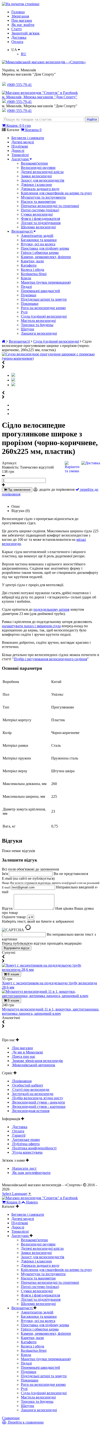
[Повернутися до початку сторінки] (20, 4)
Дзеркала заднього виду (40, 189)
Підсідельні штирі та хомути (44, 299)
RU (23, 54)
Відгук (8, 908)
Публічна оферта (25, 1144)
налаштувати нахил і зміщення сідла (31, 626)
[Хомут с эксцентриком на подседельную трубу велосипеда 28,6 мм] (51, 970)
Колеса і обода (32, 270)
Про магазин (21, 20)
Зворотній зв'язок (25, 33)
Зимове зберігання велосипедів (37, 1061)
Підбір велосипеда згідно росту (37, 1098)
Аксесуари (20, 159)
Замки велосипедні (36, 176)
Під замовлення (18, 489)
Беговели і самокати (27, 138)
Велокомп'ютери (34, 163)
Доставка (18, 37)
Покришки (29, 304)
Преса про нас (23, 1056)
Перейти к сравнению (25, 1422)
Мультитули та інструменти (43, 197)
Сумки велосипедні (37, 214)
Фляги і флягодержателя (40, 219)
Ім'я (5, 874)
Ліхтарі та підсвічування (40, 223)
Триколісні (20, 155)
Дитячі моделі (22, 142)
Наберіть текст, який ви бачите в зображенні (38, 921)
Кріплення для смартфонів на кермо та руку (56, 193)
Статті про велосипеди (30, 1090)
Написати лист (24, 1168)
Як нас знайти (22, 25)
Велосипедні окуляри (38, 168)
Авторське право (25, 1140)
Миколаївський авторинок (33, 1065)
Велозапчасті (22, 231)
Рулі (24, 312)
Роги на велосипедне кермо (43, 308)
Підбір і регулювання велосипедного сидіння (50, 659)
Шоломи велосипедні (38, 227)
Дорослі (17, 151)
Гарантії (18, 1135)
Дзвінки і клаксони (36, 185)
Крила (26, 278)
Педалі (26, 287)
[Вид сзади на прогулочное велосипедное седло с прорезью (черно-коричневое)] (13, 380)
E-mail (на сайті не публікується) (50, 882)
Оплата (17, 42)
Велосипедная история (30, 1111)
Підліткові (19, 146)
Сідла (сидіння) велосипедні (44, 316)
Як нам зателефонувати (31, 1173)
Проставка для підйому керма (45, 248)
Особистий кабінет (27, 1085)
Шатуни (27, 329)
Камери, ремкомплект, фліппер (46, 257)
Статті (16, 29)
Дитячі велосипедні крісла (42, 172)
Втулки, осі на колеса (38, 244)
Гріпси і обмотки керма (40, 253)
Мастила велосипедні (38, 321)
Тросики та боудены (37, 325)
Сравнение (11, 1418)
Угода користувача (26, 1152)
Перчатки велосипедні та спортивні (50, 206)
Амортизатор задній (37, 236)
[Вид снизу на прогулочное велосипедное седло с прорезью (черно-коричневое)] (13, 385)
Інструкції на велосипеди (32, 1094)
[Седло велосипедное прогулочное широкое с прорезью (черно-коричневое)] (51, 358)
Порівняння (21, 1081)
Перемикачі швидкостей (40, 291)
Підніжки (28, 295)
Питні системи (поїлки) (40, 210)
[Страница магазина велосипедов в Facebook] (40, 93)
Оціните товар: (14, 917)
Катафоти (29, 265)
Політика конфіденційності (33, 1148)
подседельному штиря (51, 609)
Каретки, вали (32, 261)
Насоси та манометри (38, 202)
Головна (18, 12)
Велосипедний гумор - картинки (38, 1107)
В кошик (13, 974)
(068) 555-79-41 (19, 102)
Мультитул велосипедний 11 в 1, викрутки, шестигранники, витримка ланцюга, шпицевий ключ (50, 1011)
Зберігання (20, 16)
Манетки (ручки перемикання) (46, 282)
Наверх (32, 1202)
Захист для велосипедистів (42, 180)
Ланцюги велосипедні (39, 333)
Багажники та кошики (39, 240)
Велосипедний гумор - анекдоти (38, 1102)
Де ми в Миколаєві (27, 1052)
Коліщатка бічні (33, 274)
